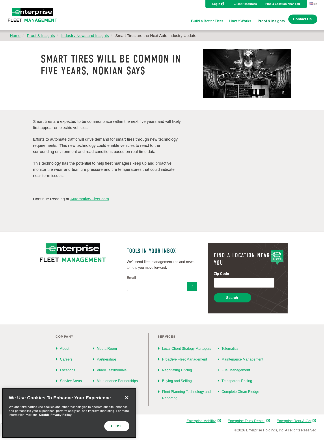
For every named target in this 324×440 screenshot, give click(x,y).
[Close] (126, 397)
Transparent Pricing (237, 381)
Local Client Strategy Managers (186, 348)
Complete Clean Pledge (240, 392)
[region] (69, 413)
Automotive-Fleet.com (89, 199)
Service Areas (71, 381)
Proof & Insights (271, 21)
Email (131, 278)
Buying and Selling (177, 381)
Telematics (230, 348)
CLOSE (117, 426)
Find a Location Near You (282, 4)
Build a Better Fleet (207, 21)
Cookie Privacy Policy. (55, 414)
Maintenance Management (242, 359)
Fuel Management (236, 370)
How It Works (240, 21)
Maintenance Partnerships (117, 381)
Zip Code (221, 274)
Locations (67, 370)
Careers (66, 359)
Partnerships (107, 359)
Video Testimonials (112, 370)
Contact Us (302, 19)
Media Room (107, 348)
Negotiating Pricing (177, 370)
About (64, 348)
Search (232, 298)
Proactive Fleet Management (184, 359)
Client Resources (245, 4)
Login (216, 4)
